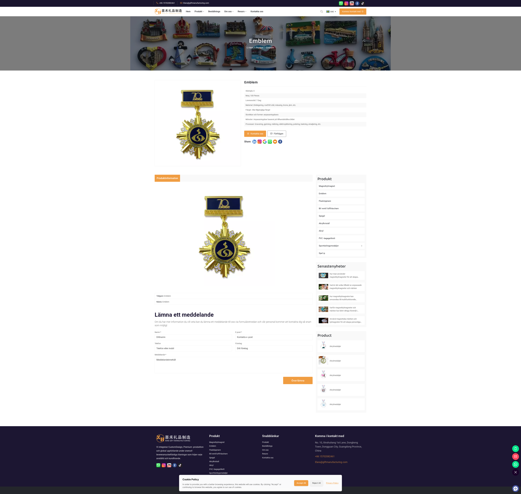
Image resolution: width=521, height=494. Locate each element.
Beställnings (214, 11)
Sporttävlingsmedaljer (329, 246)
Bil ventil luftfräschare (329, 208)
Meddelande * (160, 355)
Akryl (321, 231)
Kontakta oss (257, 11)
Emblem (270, 47)
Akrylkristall (324, 223)
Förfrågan (278, 133)
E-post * (238, 332)
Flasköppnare (325, 201)
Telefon (158, 343)
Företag (238, 343)
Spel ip (322, 253)
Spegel (322, 216)
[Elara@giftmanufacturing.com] (515, 456)
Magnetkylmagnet (327, 186)
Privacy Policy (332, 483)
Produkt (198, 11)
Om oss (228, 11)
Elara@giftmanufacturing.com (196, 3)
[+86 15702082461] (515, 448)
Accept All (301, 483)
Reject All (316, 483)
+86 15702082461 (167, 3)
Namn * (158, 332)
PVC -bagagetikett (327, 238)
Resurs (241, 11)
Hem (188, 11)
